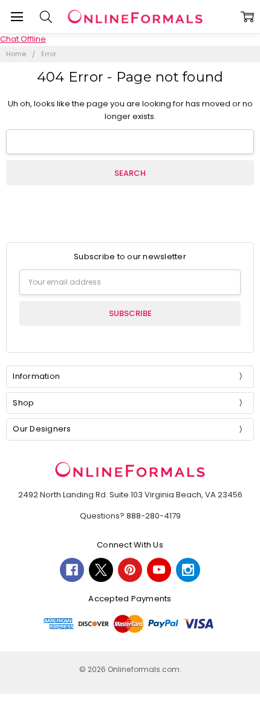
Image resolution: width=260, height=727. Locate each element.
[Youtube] (159, 570)
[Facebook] (72, 570)
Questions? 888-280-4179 (130, 516)
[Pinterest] (130, 570)
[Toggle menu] (16, 16)
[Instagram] (188, 570)
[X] (101, 570)
